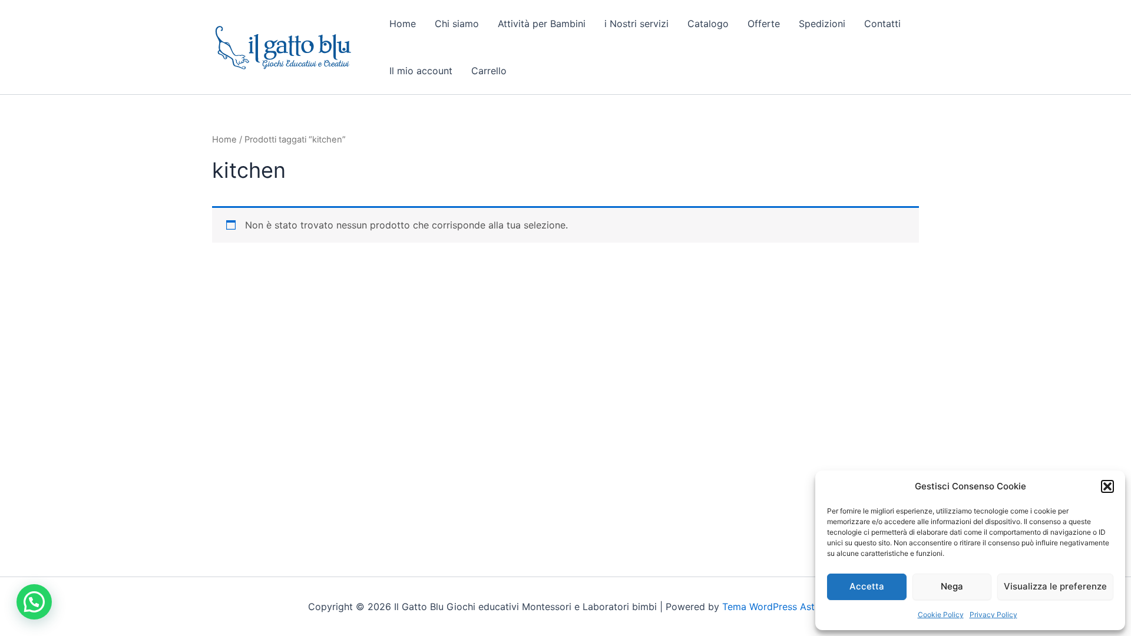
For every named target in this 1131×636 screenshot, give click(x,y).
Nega (952, 586)
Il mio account (420, 71)
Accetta (866, 586)
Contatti (882, 23)
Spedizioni (822, 23)
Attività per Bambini (542, 23)
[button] (1107, 486)
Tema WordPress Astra (773, 606)
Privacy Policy (993, 614)
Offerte (764, 23)
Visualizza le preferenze (1055, 586)
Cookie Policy (941, 614)
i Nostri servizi (636, 23)
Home (402, 23)
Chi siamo (457, 23)
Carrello (489, 71)
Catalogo (708, 23)
